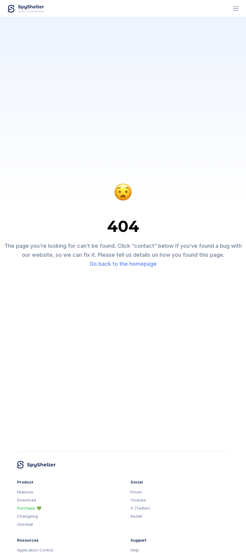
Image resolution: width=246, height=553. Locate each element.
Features (25, 492)
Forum (136, 492)
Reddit (136, 516)
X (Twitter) (140, 508)
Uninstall (25, 524)
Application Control (35, 550)
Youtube (138, 500)
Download (26, 500)
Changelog (27, 516)
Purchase (26, 508)
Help (134, 550)
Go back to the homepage (123, 264)
